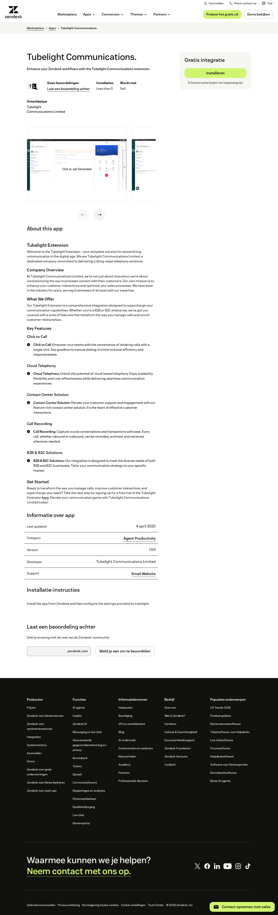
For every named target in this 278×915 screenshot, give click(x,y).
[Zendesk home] (15, 12)
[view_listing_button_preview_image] (77, 164)
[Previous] (83, 214)
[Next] (99, 214)
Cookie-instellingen (133, 905)
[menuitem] (267, 3)
